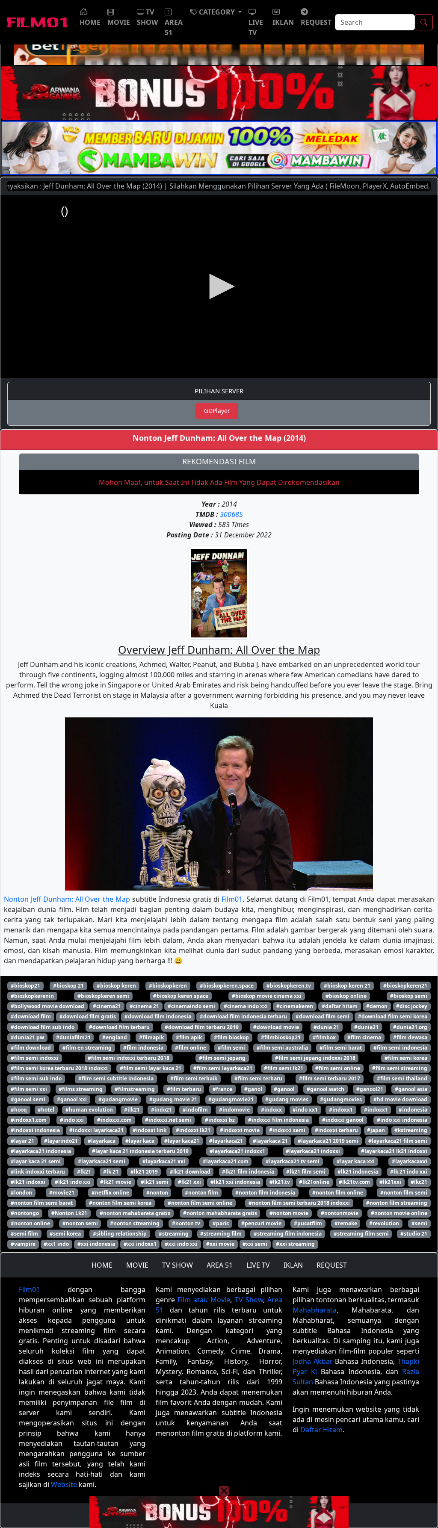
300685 (231, 514)
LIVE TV (258, 1265)
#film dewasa (410, 1037)
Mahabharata (315, 1310)
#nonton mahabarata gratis (135, 1213)
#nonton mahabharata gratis (220, 1213)
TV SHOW (177, 1265)
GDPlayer (217, 411)
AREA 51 (220, 1265)
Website (64, 1484)
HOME (102, 1265)
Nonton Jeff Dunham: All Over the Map (67, 899)
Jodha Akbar (313, 1361)
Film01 (232, 899)
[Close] (224, 70)
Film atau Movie (204, 1299)
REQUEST (332, 1265)
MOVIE (137, 1265)
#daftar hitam (340, 1006)
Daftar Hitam (321, 1429)
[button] (216, 12)
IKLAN (293, 1265)
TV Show (249, 1299)
